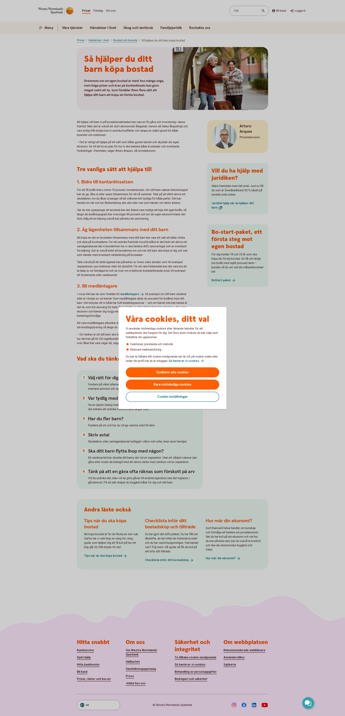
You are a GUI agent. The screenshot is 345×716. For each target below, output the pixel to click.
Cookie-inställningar (172, 397)
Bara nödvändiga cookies (172, 384)
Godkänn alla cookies (172, 372)
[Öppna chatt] (308, 703)
